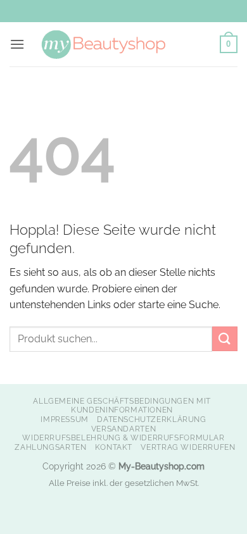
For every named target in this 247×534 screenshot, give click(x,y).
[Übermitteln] (225, 338)
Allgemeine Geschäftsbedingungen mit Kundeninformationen (121, 405)
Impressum (65, 419)
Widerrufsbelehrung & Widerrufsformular (123, 437)
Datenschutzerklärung (151, 419)
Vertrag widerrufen (188, 447)
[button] (17, 43)
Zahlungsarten (50, 447)
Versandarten (123, 428)
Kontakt (113, 447)
